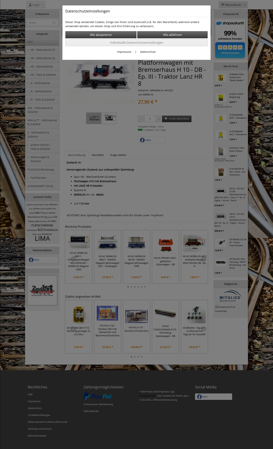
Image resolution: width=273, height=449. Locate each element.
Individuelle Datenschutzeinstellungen (136, 43)
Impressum (124, 52)
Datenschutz (148, 52)
